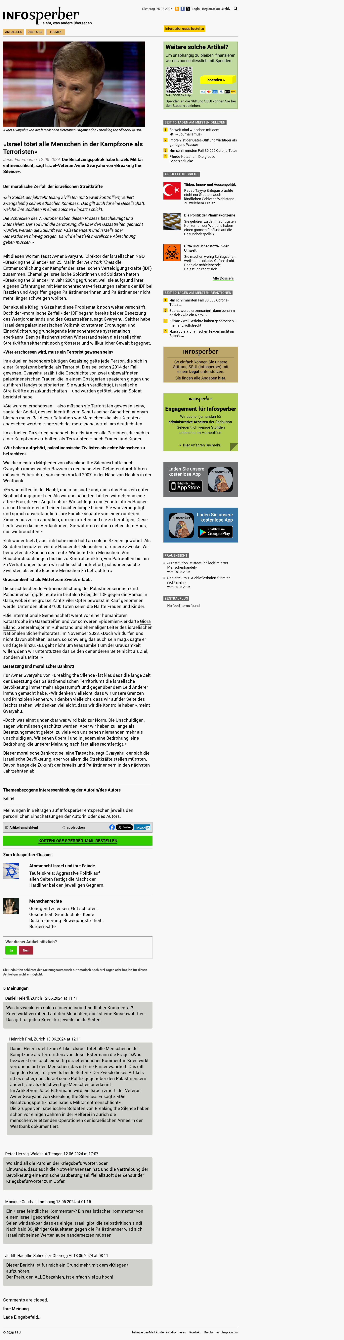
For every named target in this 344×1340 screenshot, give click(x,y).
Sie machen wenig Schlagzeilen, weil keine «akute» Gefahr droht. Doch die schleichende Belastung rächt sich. (210, 262)
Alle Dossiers (223, 278)
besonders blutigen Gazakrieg (59, 361)
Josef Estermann (19, 159)
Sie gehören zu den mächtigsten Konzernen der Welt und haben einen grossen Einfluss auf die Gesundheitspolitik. (210, 227)
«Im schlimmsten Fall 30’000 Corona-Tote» (203, 150)
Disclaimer (211, 1332)
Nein (26, 950)
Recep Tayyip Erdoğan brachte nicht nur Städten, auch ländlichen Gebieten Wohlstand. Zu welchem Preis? (209, 196)
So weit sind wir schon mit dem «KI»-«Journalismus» (194, 131)
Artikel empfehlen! (24, 827)
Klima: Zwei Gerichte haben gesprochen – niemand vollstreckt (203, 323)
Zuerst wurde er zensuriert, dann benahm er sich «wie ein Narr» (202, 312)
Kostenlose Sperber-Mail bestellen (77, 840)
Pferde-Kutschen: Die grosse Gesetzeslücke (192, 158)
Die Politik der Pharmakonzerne (209, 215)
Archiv (225, 9)
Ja (11, 950)
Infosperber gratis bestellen (184, 28)
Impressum (230, 1332)
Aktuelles (13, 32)
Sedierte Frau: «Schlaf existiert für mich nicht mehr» (199, 580)
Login (196, 9)
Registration (211, 9)
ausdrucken (76, 827)
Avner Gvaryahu (68, 256)
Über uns (35, 32)
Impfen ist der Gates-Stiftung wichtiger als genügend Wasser (203, 142)
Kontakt (195, 1332)
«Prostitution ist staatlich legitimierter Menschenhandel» (197, 565)
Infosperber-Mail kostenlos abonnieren (159, 1332)
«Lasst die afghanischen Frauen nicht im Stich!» (201, 333)
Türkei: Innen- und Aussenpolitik (210, 184)
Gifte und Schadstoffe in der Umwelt (206, 248)
